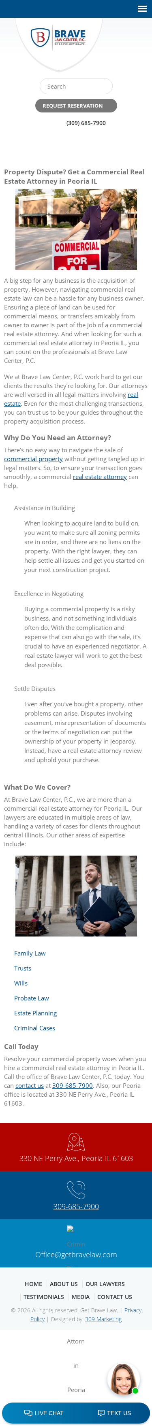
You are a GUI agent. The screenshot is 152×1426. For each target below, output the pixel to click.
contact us (29, 1085)
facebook (115, 48)
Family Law (30, 953)
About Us (64, 1284)
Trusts (22, 968)
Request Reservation (73, 105)
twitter (132, 48)
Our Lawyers (105, 1284)
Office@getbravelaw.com (76, 1254)
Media (81, 1297)
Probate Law (31, 998)
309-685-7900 (72, 1085)
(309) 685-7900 (86, 123)
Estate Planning (35, 1013)
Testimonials (44, 1297)
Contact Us (114, 1297)
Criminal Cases (34, 1028)
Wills (21, 983)
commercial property (33, 459)
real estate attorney (100, 477)
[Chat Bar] (76, 1413)
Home (33, 1284)
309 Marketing (103, 1319)
